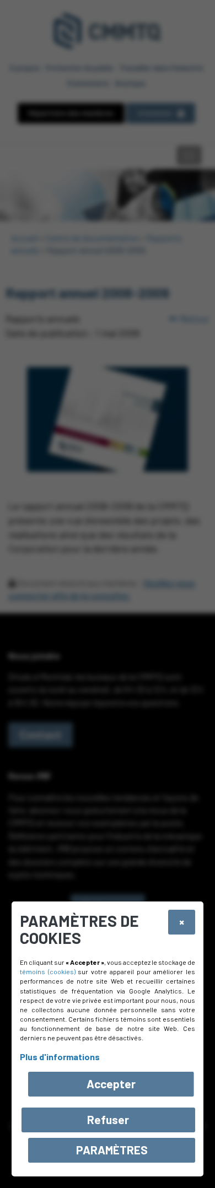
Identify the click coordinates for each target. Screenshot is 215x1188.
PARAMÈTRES (112, 1150)
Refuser (108, 1119)
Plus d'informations (60, 1056)
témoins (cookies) (48, 971)
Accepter (111, 1083)
